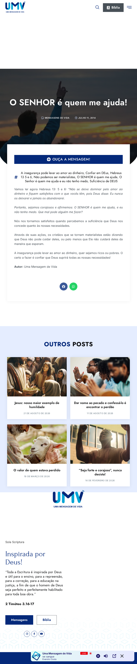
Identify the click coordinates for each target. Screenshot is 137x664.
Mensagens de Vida (57, 117)
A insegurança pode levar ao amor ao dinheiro (52, 173)
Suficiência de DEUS (104, 181)
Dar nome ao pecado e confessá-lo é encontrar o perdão (100, 405)
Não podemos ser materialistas (54, 177)
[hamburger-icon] (129, 8)
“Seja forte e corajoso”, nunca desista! (100, 472)
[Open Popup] (114, 655)
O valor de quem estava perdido (37, 470)
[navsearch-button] (97, 6)
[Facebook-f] (34, 634)
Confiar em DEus (97, 173)
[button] (64, 286)
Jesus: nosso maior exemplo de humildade (37, 405)
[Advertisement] (68, 42)
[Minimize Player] (122, 655)
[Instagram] (27, 634)
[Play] (98, 655)
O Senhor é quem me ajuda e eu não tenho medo (73, 179)
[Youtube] (42, 634)
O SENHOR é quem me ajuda (97, 177)
